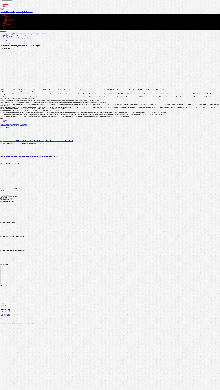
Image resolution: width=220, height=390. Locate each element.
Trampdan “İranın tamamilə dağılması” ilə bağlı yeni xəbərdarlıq (15, 37)
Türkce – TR (5, 6)
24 (1, 315)
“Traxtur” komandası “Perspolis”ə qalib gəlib (11, 36)
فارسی (4, 5)
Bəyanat (4, 23)
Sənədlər (4, 22)
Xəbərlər (4, 15)
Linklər (4, 26)
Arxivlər (2, 305)
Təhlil (4, 25)
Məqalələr (5, 17)
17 (1, 314)
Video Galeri (5, 28)
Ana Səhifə (5, 14)
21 (7, 314)
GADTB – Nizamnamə (9, 19)
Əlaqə (4, 27)
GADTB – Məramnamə (9, 20)
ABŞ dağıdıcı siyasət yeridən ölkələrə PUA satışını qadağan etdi (14, 124)
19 (4, 314)
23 (9, 314)
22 (8, 314)
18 (2, 314)
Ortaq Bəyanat (8, 24)
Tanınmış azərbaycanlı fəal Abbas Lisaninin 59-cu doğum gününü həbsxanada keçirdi (20, 43)
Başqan (4, 21)
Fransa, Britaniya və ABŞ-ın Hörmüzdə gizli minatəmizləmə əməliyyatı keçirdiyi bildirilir (20, 34)
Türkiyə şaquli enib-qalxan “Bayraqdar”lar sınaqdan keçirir (13, 125)
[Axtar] (0, 8)
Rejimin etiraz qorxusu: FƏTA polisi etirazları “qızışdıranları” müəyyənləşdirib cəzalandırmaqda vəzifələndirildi (25, 33)
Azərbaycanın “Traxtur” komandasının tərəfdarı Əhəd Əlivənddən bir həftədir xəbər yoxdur (21, 38)
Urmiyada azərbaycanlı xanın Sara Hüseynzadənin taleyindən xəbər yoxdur (18, 41)
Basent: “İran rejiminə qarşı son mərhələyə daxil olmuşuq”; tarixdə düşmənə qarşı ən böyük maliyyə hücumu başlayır (26, 40)
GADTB (4, 18)
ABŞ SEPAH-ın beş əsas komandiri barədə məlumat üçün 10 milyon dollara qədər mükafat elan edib (23, 35)
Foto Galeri (5, 29)
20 (5, 314)
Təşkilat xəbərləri (8, 16)
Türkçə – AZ (5, 4)
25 (2, 315)
